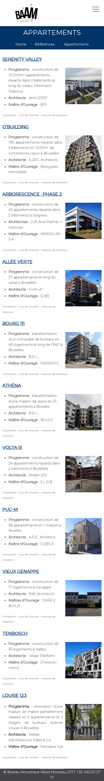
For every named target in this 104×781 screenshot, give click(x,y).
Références (44, 44)
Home (20, 44)
